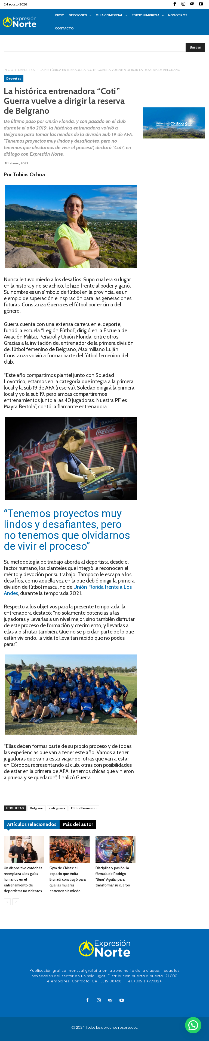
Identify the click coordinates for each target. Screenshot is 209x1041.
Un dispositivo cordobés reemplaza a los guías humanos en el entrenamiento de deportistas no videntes (23, 879)
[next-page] (16, 901)
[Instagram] (183, 4)
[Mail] (192, 4)
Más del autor (78, 824)
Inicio (8, 70)
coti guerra (57, 808)
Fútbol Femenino (84, 808)
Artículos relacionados (31, 824)
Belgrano (36, 808)
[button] (193, 1025)
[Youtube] (200, 4)
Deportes (26, 70)
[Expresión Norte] (25, 22)
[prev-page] (7, 901)
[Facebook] (174, 4)
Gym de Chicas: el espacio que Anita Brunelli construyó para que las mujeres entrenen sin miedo (68, 879)
